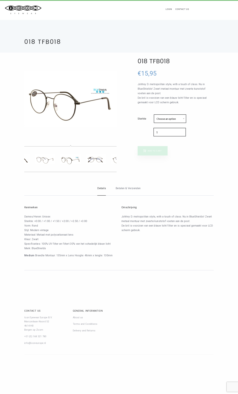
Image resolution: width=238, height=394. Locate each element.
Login (169, 9)
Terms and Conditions (85, 323)
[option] (70, 99)
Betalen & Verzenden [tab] (128, 188)
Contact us (32, 310)
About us (78, 317)
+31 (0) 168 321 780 (35, 336)
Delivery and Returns (84, 330)
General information (88, 310)
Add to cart (155, 151)
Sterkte (142, 118)
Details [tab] (101, 188)
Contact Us (182, 9)
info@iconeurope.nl (35, 343)
